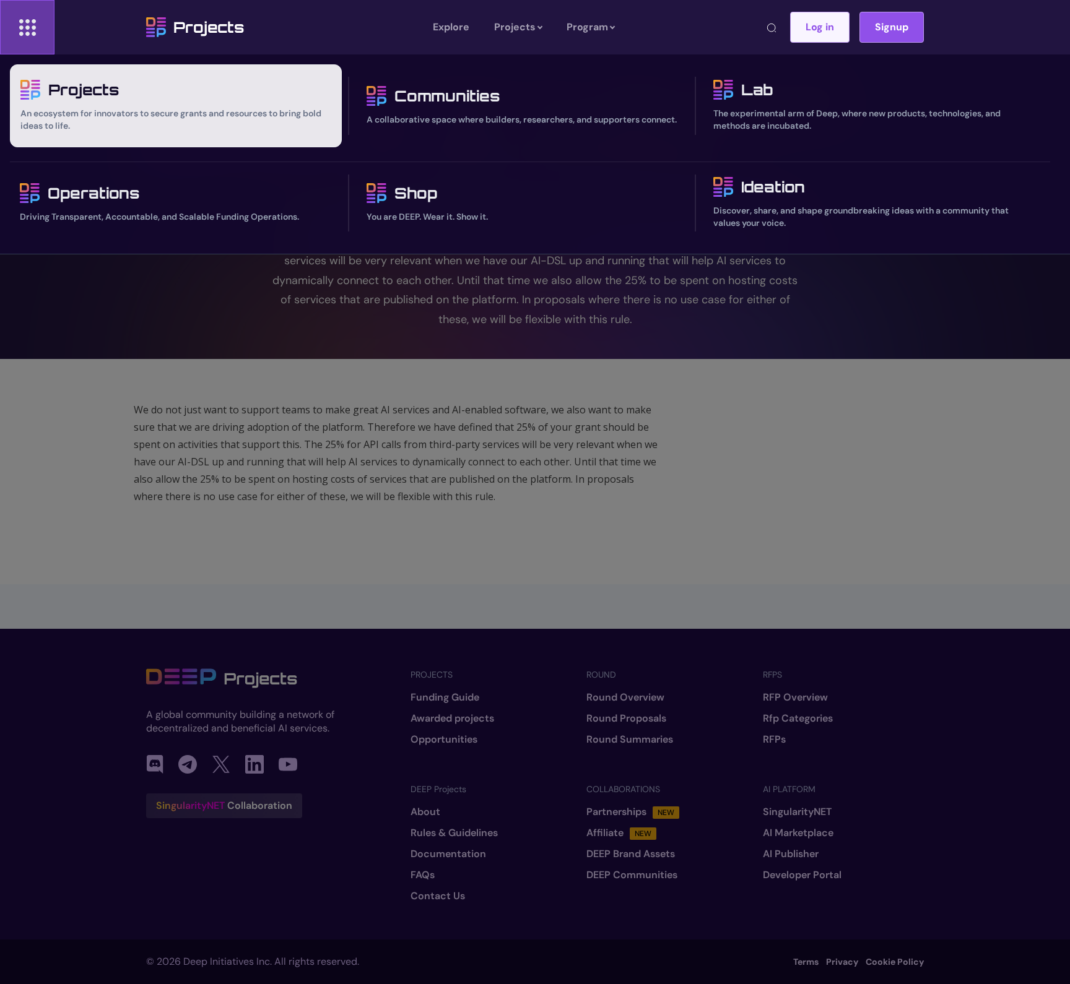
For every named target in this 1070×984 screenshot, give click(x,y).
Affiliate (618, 833)
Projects (208, 27)
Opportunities (444, 739)
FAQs (423, 875)
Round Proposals (626, 718)
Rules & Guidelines (454, 833)
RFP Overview (795, 697)
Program (587, 26)
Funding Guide (445, 697)
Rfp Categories (798, 718)
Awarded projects (452, 718)
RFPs (774, 739)
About (425, 812)
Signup (891, 26)
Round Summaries (629, 739)
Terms (806, 961)
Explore (451, 26)
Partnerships (630, 812)
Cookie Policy (895, 961)
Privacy (842, 961)
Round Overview (625, 697)
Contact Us (438, 896)
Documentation (448, 854)
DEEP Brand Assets (630, 854)
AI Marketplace (798, 833)
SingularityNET (797, 812)
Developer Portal (802, 875)
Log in (820, 26)
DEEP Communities (631, 875)
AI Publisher (791, 854)
